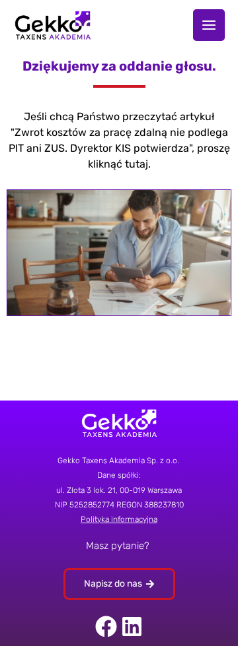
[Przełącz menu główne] (209, 25)
